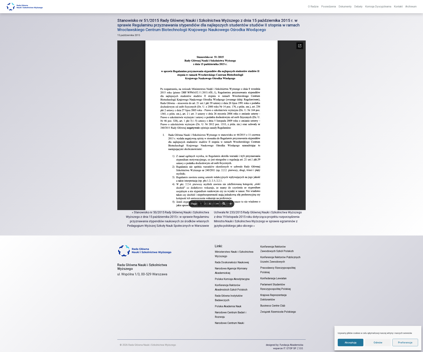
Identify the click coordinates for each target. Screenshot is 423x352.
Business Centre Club (272, 305)
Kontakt (398, 6)
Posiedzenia (328, 6)
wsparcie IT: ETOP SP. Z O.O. (288, 348)
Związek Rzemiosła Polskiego (278, 311)
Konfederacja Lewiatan (273, 278)
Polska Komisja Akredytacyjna (232, 279)
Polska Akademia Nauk (228, 306)
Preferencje (405, 342)
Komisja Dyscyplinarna (378, 6)
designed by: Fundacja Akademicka (284, 345)
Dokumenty (345, 6)
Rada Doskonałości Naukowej (232, 262)
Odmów (378, 342)
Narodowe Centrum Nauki (229, 323)
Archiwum (411, 6)
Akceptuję (350, 342)
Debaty (358, 6)
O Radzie (313, 6)
